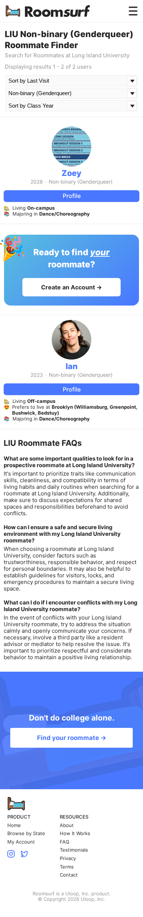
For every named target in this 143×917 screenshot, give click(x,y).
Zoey (71, 173)
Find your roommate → (71, 737)
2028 (36, 182)
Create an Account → (71, 287)
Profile (72, 195)
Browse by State (26, 833)
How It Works (75, 833)
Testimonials (74, 850)
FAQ (64, 842)
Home (14, 825)
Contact (69, 875)
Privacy (68, 858)
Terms (67, 867)
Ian (72, 366)
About (67, 825)
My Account (21, 842)
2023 (36, 375)
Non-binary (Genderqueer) (81, 182)
